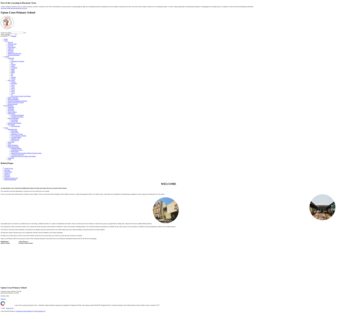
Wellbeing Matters (16, 148)
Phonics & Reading (13, 99)
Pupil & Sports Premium (14, 123)
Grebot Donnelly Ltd (39, 311)
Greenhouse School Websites (24, 311)
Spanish (13, 77)
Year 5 (13, 91)
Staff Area (10, 50)
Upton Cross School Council (16, 102)
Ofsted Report (12, 47)
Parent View (14, 121)
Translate (13, 36)
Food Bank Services (16, 150)
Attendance (11, 109)
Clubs (9, 159)
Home (6, 39)
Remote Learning (12, 104)
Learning (6, 56)
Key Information (8, 105)
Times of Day (15, 132)
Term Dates (14, 131)
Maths (13, 69)
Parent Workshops (13, 145)
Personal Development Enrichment (17, 101)
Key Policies (11, 124)
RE (12, 74)
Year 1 (13, 85)
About (6, 41)
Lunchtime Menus (16, 137)
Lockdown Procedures (17, 115)
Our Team (10, 45)
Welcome (10, 42)
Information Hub (12, 129)
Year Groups (11, 80)
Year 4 (13, 90)
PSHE (13, 72)
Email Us (3, 299)
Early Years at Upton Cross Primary (21, 96)
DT (12, 63)
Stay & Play (11, 110)
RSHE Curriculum (13, 97)
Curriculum (11, 58)
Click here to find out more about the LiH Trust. (14, 8)
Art (12, 59)
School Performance (13, 118)
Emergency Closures (17, 134)
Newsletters (11, 142)
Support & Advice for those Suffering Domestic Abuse (26, 153)
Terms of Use (15, 140)
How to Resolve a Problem (18, 135)
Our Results (14, 120)
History (13, 66)
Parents (6, 128)
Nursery (13, 82)
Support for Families (13, 147)
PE (12, 75)
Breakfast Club (15, 139)
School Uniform (12, 112)
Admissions (11, 107)
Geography (14, 67)
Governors (11, 52)
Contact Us (11, 48)
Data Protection (15, 126)
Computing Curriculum (17, 61)
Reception (14, 83)
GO (25, 32)
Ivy (12, 94)
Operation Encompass (17, 116)
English (13, 64)
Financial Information (14, 55)
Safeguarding (11, 113)
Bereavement (15, 151)
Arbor (9, 143)
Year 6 (13, 93)
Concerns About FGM (17, 154)
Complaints (11, 158)
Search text (4, 32)
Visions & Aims (12, 44)
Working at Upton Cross (14, 53)
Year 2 (13, 86)
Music (13, 71)
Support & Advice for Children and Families (23, 156)
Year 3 (13, 88)
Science (13, 78)
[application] (168, 266)
